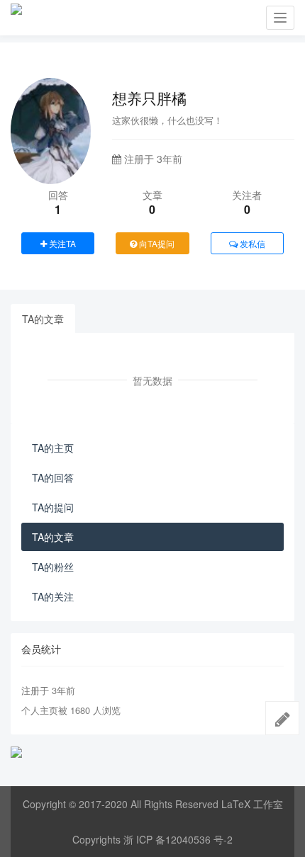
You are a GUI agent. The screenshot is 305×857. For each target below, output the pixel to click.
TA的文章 (43, 319)
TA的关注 (53, 596)
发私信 (251, 243)
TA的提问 (53, 507)
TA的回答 (53, 477)
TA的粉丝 (53, 567)
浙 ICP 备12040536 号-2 (178, 839)
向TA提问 (155, 243)
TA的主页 (53, 448)
